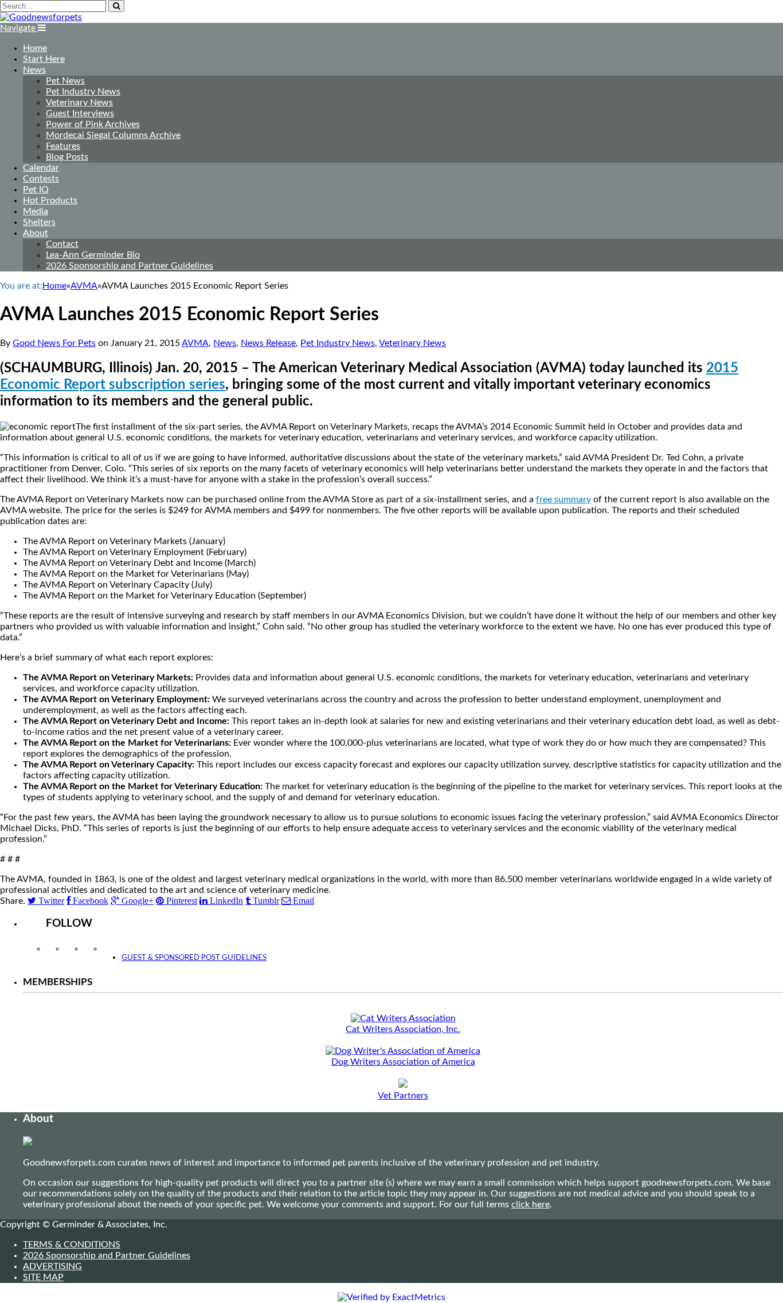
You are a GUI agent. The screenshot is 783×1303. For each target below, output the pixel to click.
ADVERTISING (52, 1266)
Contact (62, 244)
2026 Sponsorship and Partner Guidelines (129, 265)
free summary (563, 499)
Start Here (44, 59)
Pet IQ (36, 189)
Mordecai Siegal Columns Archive (113, 135)
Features (63, 146)
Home (35, 48)
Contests (41, 178)
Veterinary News (79, 102)
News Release (268, 343)
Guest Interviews (80, 113)
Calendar (41, 167)
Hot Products (50, 200)
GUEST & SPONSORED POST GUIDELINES (194, 958)
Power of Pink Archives (93, 124)
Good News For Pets (54, 343)
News (34, 69)
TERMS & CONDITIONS (71, 1244)
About (35, 233)
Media (35, 211)
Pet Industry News (83, 91)
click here (530, 1204)
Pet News (65, 80)
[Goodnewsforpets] (41, 17)
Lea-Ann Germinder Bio (93, 254)
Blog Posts (67, 157)
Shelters (39, 222)
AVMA (195, 343)
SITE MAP (43, 1277)
